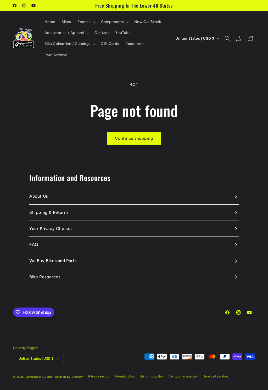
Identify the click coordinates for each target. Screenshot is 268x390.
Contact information (183, 376)
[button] (86, 21)
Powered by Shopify (68, 377)
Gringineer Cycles (39, 377)
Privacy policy (98, 376)
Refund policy (124, 376)
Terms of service (216, 376)
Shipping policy (152, 376)
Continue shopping (134, 138)
